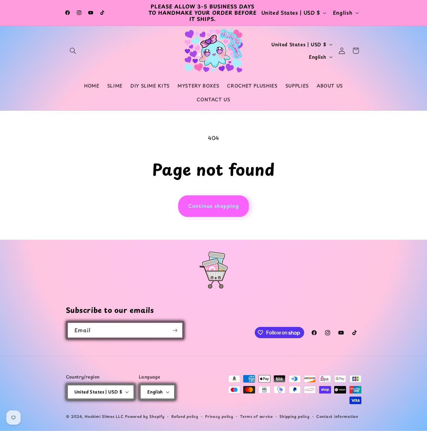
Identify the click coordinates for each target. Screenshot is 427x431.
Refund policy (184, 416)
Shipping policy (294, 416)
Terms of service (256, 416)
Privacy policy (219, 416)
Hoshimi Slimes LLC (104, 416)
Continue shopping (213, 205)
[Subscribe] (175, 330)
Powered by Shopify (144, 416)
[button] (73, 50)
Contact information (337, 416)
